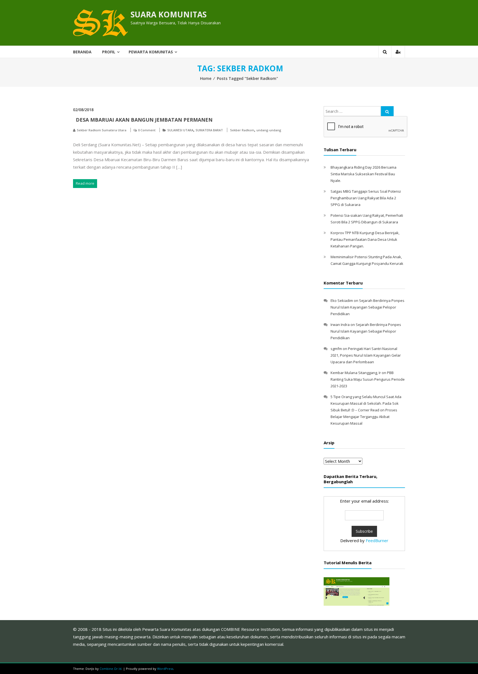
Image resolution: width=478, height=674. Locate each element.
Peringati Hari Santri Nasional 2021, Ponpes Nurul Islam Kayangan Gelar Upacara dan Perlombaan (366, 355)
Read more (85, 183)
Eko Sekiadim (342, 300)
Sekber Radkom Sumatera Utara (101, 130)
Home (205, 78)
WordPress (165, 669)
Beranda (82, 51)
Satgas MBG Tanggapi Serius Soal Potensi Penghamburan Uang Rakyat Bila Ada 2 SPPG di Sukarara (366, 198)
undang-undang (268, 130)
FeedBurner (377, 540)
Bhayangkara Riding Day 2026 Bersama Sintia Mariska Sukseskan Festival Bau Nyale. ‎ (363, 174)
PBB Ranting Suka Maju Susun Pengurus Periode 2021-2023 (368, 379)
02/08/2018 (83, 109)
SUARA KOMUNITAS (169, 14)
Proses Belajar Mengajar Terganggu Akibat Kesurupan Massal (364, 416)
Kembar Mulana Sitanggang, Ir (356, 372)
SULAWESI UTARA (180, 130)
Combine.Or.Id (110, 669)
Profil (108, 51)
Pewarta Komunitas (151, 51)
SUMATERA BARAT (209, 130)
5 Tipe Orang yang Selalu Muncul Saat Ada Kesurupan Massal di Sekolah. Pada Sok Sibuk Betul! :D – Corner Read (366, 403)
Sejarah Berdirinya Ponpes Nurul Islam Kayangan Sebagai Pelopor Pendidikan (367, 307)
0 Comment (146, 130)
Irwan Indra (340, 324)
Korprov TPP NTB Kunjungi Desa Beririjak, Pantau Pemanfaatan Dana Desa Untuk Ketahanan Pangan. (365, 239)
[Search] (387, 111)
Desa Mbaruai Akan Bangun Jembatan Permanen (144, 119)
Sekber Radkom (242, 130)
